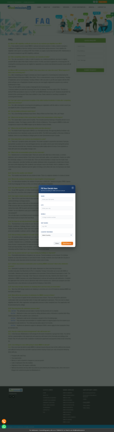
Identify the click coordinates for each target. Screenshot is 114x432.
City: (42, 205)
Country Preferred (47, 232)
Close (57, 243)
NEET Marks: (44, 223)
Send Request (67, 243)
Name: (43, 196)
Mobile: (43, 214)
